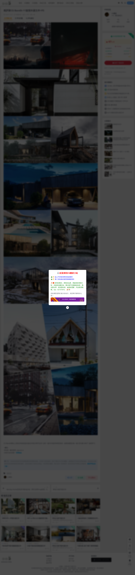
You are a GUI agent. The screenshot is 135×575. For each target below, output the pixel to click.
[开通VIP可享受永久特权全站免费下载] (67, 299)
